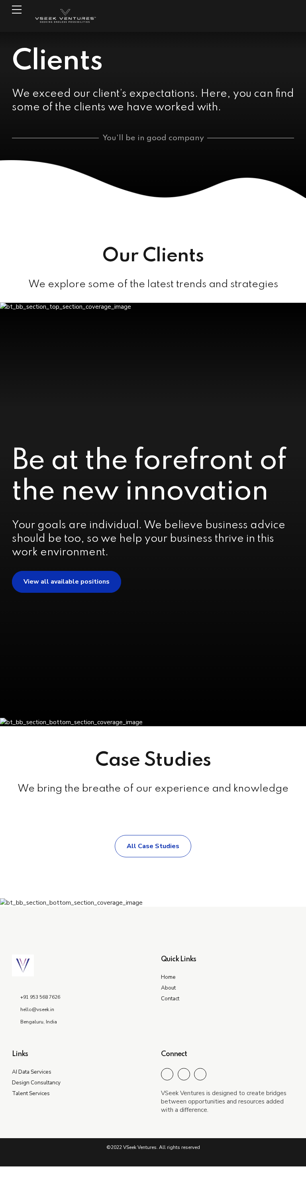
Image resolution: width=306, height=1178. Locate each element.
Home (168, 977)
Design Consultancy (36, 1082)
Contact (170, 998)
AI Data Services (31, 1072)
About (168, 988)
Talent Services (31, 1093)
